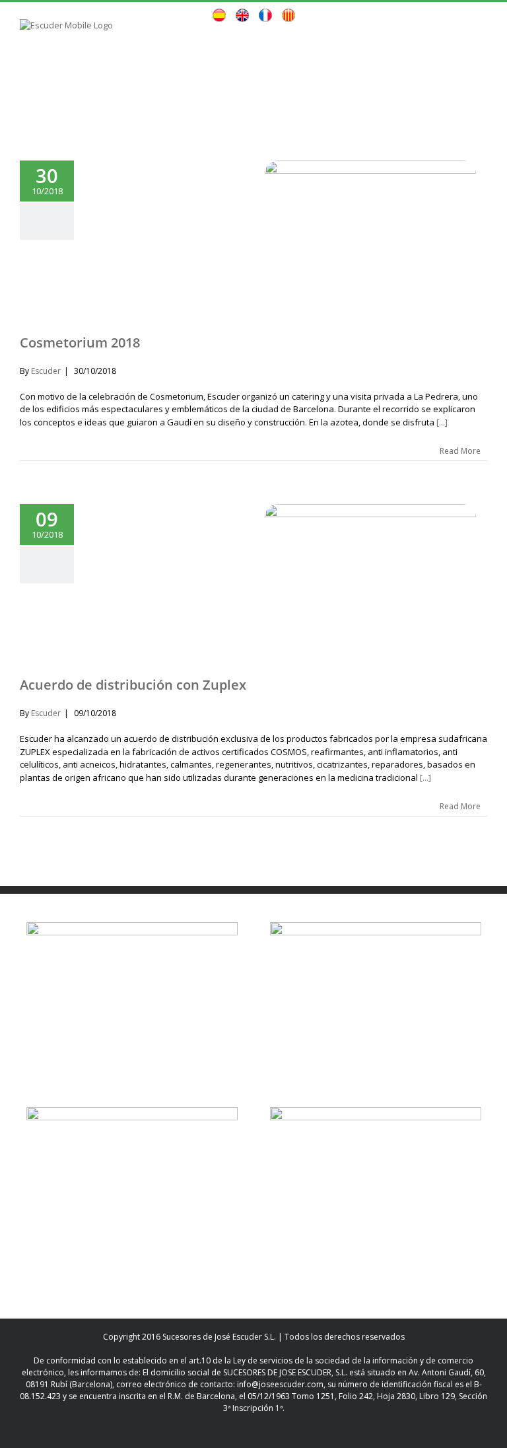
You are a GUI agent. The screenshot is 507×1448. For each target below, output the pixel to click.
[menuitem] (219, 16)
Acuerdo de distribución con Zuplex (133, 685)
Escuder (46, 371)
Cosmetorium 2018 (80, 342)
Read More (460, 450)
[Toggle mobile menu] (482, 40)
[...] (442, 422)
